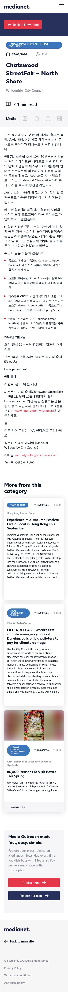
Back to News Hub (26, 24)
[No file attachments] (36, 118)
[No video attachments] (59, 118)
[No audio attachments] (48, 118)
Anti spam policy (14, 983)
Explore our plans (31, 895)
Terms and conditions (17, 975)
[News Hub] (17, 6)
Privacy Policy (12, 968)
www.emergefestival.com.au (34, 410)
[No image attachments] (25, 118)
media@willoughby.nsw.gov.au (35, 455)
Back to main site (22, 941)
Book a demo (31, 882)
